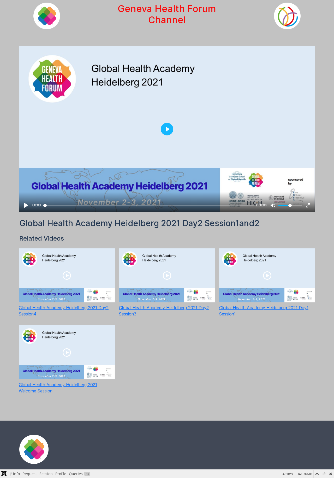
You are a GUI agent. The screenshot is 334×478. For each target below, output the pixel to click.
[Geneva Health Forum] (46, 16)
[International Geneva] (287, 16)
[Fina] (34, 449)
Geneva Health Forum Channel (167, 14)
